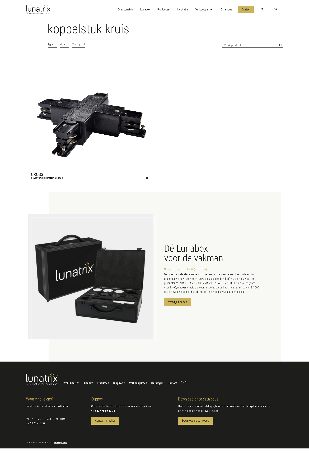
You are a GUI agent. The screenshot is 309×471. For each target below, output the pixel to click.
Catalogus (226, 9)
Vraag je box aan (177, 302)
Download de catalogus (195, 420)
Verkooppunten (204, 9)
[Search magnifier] (262, 9)
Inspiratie (182, 9)
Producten (163, 9)
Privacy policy (60, 442)
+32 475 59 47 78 (105, 410)
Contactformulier (105, 420)
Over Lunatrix (125, 9)
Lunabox (145, 9)
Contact (246, 9)
